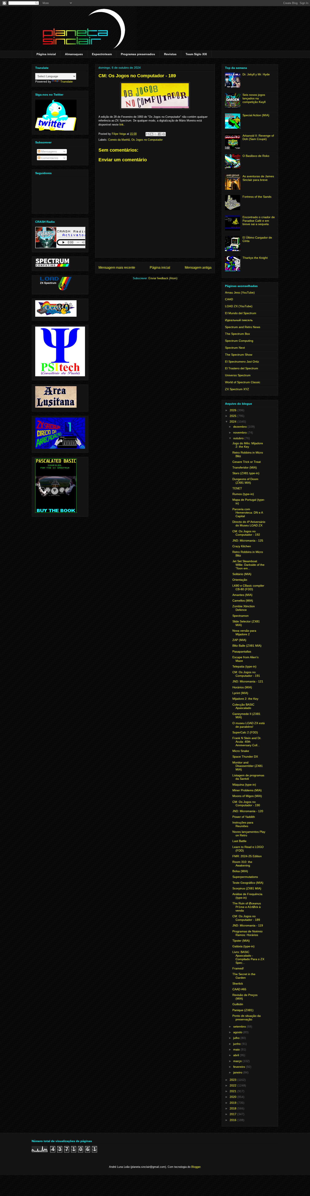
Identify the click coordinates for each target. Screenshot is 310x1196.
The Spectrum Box (237, 333)
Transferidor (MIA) (244, 467)
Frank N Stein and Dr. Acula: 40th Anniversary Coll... (246, 741)
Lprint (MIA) (240, 693)
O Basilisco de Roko (256, 156)
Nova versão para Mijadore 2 (244, 632)
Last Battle (239, 841)
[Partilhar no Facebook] (160, 134)
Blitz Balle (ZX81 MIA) (246, 645)
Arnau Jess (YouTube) (240, 292)
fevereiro (239, 1066)
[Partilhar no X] (156, 134)
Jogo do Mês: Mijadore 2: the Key (247, 445)
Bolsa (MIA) (240, 871)
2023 (233, 1079)
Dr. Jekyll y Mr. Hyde (256, 74)
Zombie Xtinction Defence (243, 608)
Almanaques (74, 54)
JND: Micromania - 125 (247, 540)
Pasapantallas (241, 651)
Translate (66, 81)
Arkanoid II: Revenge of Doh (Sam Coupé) (258, 137)
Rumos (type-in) (243, 494)
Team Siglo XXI (196, 54)
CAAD (229, 299)
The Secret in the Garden (243, 975)
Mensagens (48, 151)
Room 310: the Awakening (242, 863)
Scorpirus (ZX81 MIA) (246, 888)
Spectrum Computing (239, 340)
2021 (233, 1091)
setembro (240, 1026)
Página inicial (46, 54)
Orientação (239, 579)
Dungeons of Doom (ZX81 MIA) (245, 480)
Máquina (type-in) (244, 784)
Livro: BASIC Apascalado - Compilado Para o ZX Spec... (248, 957)
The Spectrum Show (238, 354)
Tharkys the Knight (255, 257)
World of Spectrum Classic (242, 382)
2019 (233, 1102)
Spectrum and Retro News (242, 327)
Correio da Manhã (119, 139)
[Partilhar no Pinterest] (164, 134)
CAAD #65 (239, 989)
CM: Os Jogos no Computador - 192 (246, 533)
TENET (237, 488)
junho (237, 1043)
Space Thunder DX (245, 756)
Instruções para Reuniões (242, 824)
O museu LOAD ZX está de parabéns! (248, 724)
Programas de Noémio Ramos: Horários (247, 933)
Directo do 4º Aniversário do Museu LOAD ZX (248, 523)
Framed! (238, 968)
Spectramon (240, 615)
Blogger (195, 1166)
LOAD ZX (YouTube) (238, 306)
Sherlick (237, 983)
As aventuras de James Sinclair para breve (258, 178)
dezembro (240, 426)
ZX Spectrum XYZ (237, 389)
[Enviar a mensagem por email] (148, 134)
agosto (238, 1032)
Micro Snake (240, 751)
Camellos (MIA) (242, 600)
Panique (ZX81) (242, 1010)
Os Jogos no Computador (147, 139)
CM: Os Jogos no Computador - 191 (246, 673)
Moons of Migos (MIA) (247, 796)
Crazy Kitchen (241, 546)
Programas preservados (138, 54)
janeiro (238, 1072)
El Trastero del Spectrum (241, 368)
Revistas (170, 54)
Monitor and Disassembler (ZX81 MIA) (247, 766)
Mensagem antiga (198, 267)
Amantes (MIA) (242, 595)
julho (236, 1038)
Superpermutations (245, 876)
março (238, 1061)
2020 (233, 1097)
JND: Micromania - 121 (247, 681)
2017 (233, 1114)
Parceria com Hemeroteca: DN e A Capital (247, 512)
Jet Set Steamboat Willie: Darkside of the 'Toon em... (248, 564)
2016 (233, 1120)
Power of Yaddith (243, 816)
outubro (238, 438)
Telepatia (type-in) (244, 666)
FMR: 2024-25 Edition (247, 856)
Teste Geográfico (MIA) (247, 882)
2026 (233, 410)
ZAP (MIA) (239, 640)
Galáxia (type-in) (243, 946)
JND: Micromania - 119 (247, 925)
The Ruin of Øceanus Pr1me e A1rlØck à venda (246, 907)
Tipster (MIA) (241, 940)
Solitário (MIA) (241, 574)
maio (237, 1049)
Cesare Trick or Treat (246, 461)
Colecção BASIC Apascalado (243, 706)
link (121, 124)
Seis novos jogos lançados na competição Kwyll (254, 98)
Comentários (49, 158)
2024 (233, 421)
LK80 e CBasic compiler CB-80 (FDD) (248, 587)
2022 (233, 1085)
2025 (233, 416)
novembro (240, 432)
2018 (233, 1108)
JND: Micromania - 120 (247, 811)
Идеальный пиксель (239, 320)
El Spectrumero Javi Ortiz (242, 361)
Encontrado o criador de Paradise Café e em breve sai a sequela (259, 220)
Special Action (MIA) (256, 115)
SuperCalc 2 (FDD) (245, 732)
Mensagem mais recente (116, 267)
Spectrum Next (235, 347)
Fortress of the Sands (257, 196)
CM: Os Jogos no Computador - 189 (246, 917)
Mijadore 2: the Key (245, 698)
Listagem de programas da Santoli (248, 777)
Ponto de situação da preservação (246, 1017)
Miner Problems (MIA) (247, 790)
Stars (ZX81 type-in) (245, 473)
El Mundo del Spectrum (240, 313)
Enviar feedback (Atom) (162, 278)
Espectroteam (102, 54)
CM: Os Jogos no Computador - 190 (246, 803)
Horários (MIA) (242, 687)
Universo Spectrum (238, 375)
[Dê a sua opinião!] (152, 134)
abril (236, 1055)
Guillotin (237, 1004)
